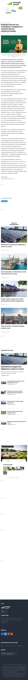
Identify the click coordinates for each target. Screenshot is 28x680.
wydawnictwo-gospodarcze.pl (10, 645)
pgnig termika (4, 621)
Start (2, 22)
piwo (17, 619)
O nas (3, 611)
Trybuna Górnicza (21, 645)
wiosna (12, 619)
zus (13, 178)
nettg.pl (2, 645)
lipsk (3, 619)
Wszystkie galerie (14, 477)
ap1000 (7, 619)
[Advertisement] (14, 190)
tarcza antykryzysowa (6, 178)
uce (20, 619)
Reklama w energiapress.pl (8, 653)
